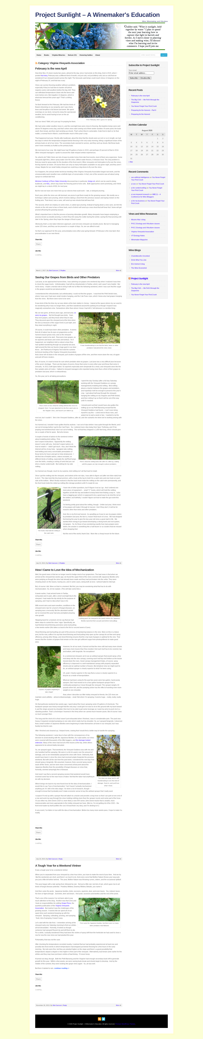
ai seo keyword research (140, 194)
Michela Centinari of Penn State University (51, 181)
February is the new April (51, 68)
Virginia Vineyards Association (142, 232)
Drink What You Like (138, 260)
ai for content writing (138, 188)
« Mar (131, 162)
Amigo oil (91, 181)
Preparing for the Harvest (140, 114)
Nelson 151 (72, 55)
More (117, 270)
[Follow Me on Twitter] (103, 1018)
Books (46, 55)
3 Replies (62, 563)
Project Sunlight (139, 278)
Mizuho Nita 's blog (138, 220)
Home (39, 55)
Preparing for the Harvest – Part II (143, 110)
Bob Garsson (53, 270)
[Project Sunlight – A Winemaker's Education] (100, 49)
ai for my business (138, 201)
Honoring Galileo (86, 55)
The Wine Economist (139, 268)
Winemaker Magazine (139, 240)
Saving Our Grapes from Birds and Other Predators (67, 277)
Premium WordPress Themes (125, 1024)
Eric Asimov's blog (138, 264)
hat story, (44, 76)
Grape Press (66, 903)
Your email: (133, 70)
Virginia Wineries (58, 55)
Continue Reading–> (61, 968)
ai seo (133, 184)
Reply (61, 859)
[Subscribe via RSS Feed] (99, 1018)
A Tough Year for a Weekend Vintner (58, 865)
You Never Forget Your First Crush (144, 106)
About (97, 55)
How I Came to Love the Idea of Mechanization (64, 570)
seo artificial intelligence (140, 177)
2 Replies (62, 270)
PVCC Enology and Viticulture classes (145, 224)
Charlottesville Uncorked (140, 256)
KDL (48, 184)
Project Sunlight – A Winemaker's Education (97, 14)
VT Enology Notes (138, 236)
